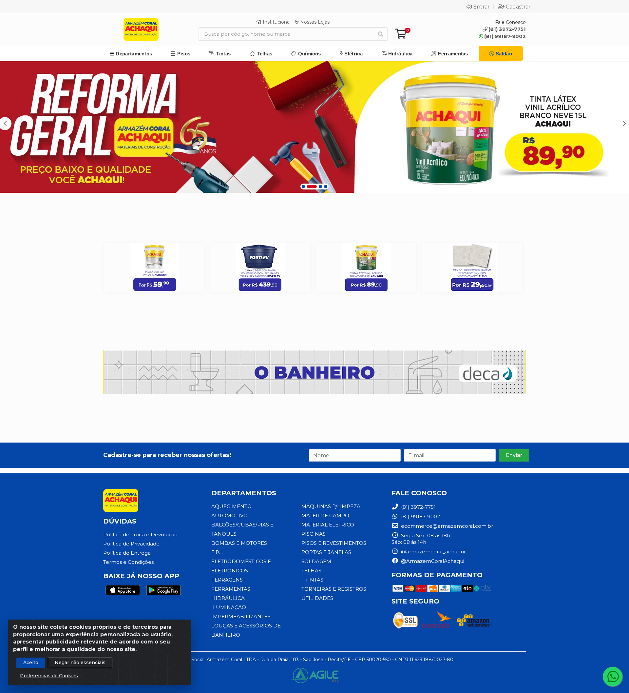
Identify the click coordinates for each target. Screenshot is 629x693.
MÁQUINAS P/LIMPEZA (330, 506)
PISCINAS (313, 534)
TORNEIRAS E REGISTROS (333, 589)
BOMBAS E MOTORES (239, 543)
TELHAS (311, 570)
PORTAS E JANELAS (326, 552)
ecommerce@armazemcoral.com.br (446, 526)
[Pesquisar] (381, 34)
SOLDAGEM (316, 561)
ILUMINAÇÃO (228, 607)
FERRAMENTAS (230, 589)
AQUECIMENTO (231, 506)
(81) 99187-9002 (505, 36)
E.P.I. (217, 552)
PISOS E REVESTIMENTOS (333, 543)
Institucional (276, 22)
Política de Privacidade (131, 544)
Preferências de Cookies (49, 676)
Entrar (481, 6)
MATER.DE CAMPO (325, 515)
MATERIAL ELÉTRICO (327, 525)
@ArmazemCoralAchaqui (432, 561)
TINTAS (314, 580)
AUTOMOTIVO (229, 515)
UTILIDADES (317, 598)
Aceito (30, 662)
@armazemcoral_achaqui (432, 551)
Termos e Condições (128, 562)
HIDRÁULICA (228, 598)
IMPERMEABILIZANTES (241, 616)
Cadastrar (518, 6)
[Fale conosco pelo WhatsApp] (612, 676)
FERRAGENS (227, 580)
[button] (303, 186)
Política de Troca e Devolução (140, 534)
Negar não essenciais (80, 662)
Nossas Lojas (314, 22)
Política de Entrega (127, 553)
